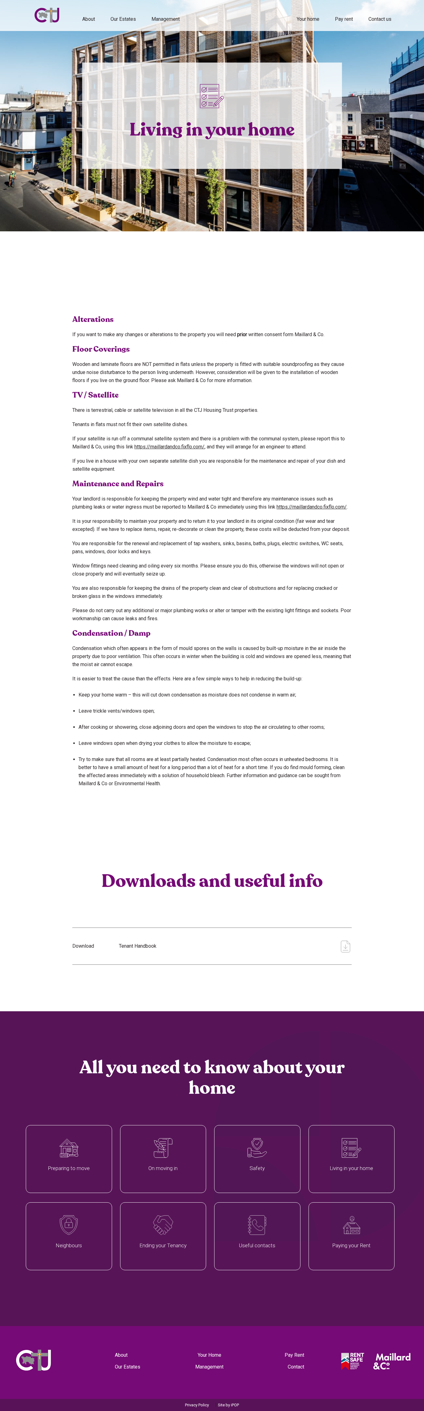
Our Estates (123, 19)
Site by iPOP (228, 1405)
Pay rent (344, 19)
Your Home (209, 1355)
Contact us (379, 19)
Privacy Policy (197, 1405)
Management (209, 1367)
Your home (308, 19)
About (88, 19)
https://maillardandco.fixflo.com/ (169, 447)
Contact (296, 1367)
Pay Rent (294, 1355)
